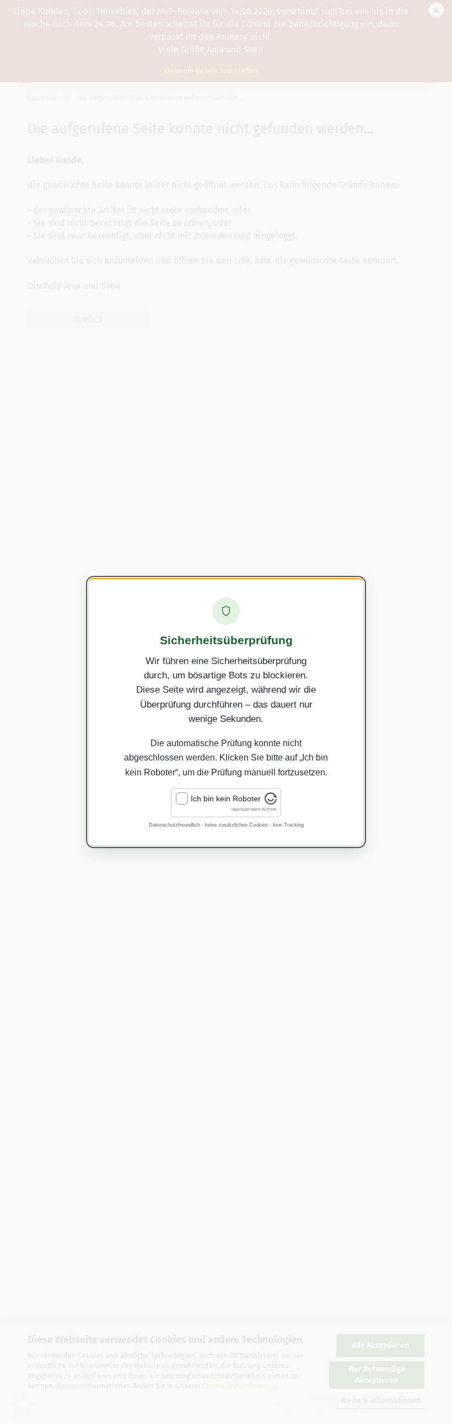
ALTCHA (269, 809)
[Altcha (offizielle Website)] (271, 801)
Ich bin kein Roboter (226, 798)
